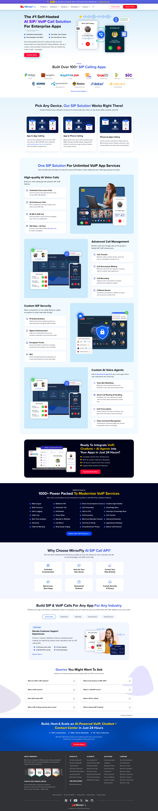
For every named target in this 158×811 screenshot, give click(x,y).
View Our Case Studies (78, 91)
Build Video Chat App (75, 777)
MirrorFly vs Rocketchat (126, 780)
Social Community (109, 769)
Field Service (108, 617)
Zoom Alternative (125, 763)
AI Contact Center (92, 771)
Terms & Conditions (69, 795)
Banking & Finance (109, 766)
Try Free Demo (79, 744)
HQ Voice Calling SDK (75, 763)
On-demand (92, 617)
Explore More (36, 654)
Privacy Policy (81, 795)
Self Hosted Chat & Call (76, 769)
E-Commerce (107, 771)
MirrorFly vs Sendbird (126, 769)
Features (84, 7)
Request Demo (130, 7)
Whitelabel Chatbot (92, 766)
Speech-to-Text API (92, 769)
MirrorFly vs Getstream (126, 774)
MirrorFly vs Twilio (125, 766)
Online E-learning (109, 774)
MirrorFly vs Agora (125, 771)
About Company (57, 795)
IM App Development (75, 784)
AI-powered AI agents (102, 374)
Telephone (64, 617)
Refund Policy (91, 795)
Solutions (63, 7)
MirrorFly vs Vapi (124, 783)
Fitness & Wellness (109, 777)
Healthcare (107, 763)
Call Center (49, 617)
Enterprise (53, 7)
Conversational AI (92, 760)
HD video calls (51, 228)
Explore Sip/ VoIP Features (78, 533)
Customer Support (109, 780)
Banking (78, 617)
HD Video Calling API (75, 760)
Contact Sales (115, 7)
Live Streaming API (74, 774)
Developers (73, 7)
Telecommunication (109, 760)
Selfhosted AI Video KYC (94, 774)
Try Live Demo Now (90, 472)
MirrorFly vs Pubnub (125, 777)
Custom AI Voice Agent (93, 763)
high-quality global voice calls (36, 144)
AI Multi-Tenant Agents (93, 780)
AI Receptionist (108, 783)
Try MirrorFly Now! (104, 2)
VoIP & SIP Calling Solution (76, 771)
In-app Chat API (73, 766)
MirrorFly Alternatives (126, 760)
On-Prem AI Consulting (93, 777)
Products (43, 7)
